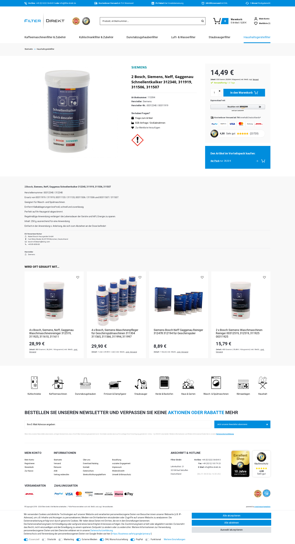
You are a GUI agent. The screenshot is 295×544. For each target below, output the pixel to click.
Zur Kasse (29, 471)
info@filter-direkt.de (68, 3)
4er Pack (214, 161)
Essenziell (34, 539)
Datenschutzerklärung (225, 434)
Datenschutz (88, 471)
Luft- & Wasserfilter (183, 37)
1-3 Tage (224, 83)
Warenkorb (29, 467)
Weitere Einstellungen (174, 539)
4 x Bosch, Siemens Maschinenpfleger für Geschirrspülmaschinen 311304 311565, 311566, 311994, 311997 (114, 333)
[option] (54, 314)
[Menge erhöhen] (219, 91)
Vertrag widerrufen (61, 474)
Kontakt (86, 467)
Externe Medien (89, 539)
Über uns (86, 460)
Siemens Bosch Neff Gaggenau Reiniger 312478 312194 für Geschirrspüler (178, 331)
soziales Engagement (121, 463)
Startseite (29, 49)
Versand (256, 79)
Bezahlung (116, 460)
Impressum (117, 467)
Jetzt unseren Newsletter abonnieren (232, 424)
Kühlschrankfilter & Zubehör (96, 37)
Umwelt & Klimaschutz (121, 474)
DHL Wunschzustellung (116, 539)
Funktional (156, 539)
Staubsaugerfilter (219, 37)
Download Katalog (90, 463)
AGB (55, 471)
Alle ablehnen (231, 522)
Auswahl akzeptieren (231, 529)
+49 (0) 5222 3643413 (45, 3)
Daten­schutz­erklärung (101, 530)
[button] (237, 108)
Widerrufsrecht (118, 471)
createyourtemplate (262, 507)
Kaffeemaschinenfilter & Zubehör (45, 37)
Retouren (57, 467)
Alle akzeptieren (231, 515)
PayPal (139, 539)
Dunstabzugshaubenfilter (142, 37)
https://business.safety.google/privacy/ (131, 533)
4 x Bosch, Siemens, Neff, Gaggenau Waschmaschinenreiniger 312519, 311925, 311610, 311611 (51, 333)
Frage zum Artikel (144, 118)
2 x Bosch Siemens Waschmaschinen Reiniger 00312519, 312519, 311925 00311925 (239, 333)
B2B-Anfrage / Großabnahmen (150, 123)
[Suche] (202, 21)
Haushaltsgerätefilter (257, 37)
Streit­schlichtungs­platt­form (94, 474)
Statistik (51, 539)
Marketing (69, 539)
